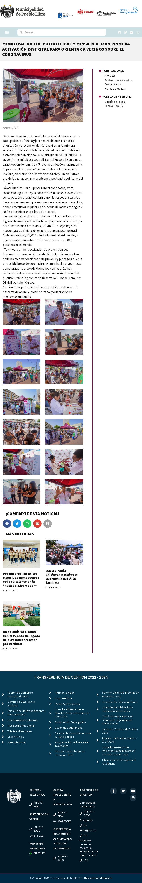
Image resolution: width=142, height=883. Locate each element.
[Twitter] (123, 791)
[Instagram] (133, 797)
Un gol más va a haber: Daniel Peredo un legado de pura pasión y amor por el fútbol (21, 638)
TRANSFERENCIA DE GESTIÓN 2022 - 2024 (71, 677)
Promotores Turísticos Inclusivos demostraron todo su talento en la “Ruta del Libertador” (21, 579)
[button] (7, 32)
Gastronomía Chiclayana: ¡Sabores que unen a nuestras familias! (62, 576)
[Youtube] (133, 791)
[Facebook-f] (113, 791)
